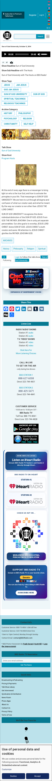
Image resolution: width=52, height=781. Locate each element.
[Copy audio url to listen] (6, 62)
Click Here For (26, 350)
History (8, 113)
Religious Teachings (14, 103)
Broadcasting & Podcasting (12, 680)
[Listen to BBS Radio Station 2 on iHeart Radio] (26, 501)
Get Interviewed (8, 691)
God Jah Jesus (11, 89)
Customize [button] (7, 769)
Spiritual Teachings (15, 99)
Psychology (10, 119)
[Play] (5, 54)
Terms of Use (7, 715)
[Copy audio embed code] (3, 62)
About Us (5, 704)
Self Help (29, 124)
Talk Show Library (8, 687)
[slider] (22, 54)
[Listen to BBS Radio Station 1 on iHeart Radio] (26, 485)
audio (30, 333)
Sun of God (39, 94)
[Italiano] (49, 14)
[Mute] (39, 54)
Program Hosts (8, 158)
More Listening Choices (26, 353)
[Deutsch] (49, 11)
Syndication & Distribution (11, 694)
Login (17, 257)
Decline (13, 776)
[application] (26, 54)
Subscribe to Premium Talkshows (13, 15)
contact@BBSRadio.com (22, 638)
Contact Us (6, 708)
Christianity (10, 124)
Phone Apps (6, 701)
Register (32, 15)
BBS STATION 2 (26, 388)
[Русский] (49, 21)
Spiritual (41, 249)
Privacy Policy (7, 711)
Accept (37, 776)
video (31, 342)
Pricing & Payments (9, 684)
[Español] (49, 24)
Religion (27, 119)
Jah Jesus (21, 85)
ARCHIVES (7, 240)
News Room (6, 698)
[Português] (49, 18)
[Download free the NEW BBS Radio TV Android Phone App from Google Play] (26, 428)
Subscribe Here (26, 593)
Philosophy (24, 113)
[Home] (7, 36)
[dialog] (26, 763)
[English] (49, 2)
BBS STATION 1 (26, 375)
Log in (41, 15)
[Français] (49, 8)
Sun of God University (15, 94)
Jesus (7, 85)
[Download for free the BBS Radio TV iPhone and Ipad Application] (26, 439)
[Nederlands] (49, 5)
